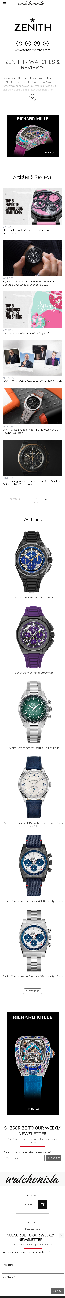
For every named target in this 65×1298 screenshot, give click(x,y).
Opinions (8, 226)
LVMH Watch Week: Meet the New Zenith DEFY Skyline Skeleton (32, 431)
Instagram (37, 43)
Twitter (46, 43)
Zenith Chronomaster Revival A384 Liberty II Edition (34, 901)
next (37, 503)
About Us (32, 1222)
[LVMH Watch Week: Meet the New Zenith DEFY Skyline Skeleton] (32, 406)
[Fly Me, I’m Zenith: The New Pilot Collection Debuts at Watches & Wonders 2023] (32, 257)
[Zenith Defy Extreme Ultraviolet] (34, 636)
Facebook (19, 43)
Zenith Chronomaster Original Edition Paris (33, 748)
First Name (8, 1264)
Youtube (28, 43)
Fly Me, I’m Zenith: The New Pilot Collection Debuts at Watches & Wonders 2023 (29, 283)
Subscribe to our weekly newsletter (32, 1131)
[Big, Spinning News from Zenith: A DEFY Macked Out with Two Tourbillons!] (32, 457)
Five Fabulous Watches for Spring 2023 (27, 333)
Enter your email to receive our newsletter (27, 1152)
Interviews (9, 378)
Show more (32, 991)
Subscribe (30, 1195)
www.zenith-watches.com (32, 50)
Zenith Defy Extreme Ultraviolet (34, 673)
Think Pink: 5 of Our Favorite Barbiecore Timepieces (26, 231)
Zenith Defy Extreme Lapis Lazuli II (33, 597)
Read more (32, 101)
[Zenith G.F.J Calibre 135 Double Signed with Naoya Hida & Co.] (34, 787)
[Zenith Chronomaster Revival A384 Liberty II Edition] (34, 865)
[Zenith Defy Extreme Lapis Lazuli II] (34, 561)
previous (14, 499)
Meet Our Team (32, 1229)
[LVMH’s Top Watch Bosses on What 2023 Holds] (32, 357)
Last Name (8, 1277)
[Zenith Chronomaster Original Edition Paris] (34, 712)
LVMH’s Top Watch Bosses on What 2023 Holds (32, 381)
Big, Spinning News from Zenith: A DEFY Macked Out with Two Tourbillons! (32, 482)
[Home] (32, 3)
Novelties (8, 278)
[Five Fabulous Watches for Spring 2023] (32, 309)
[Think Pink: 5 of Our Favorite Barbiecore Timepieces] (32, 206)
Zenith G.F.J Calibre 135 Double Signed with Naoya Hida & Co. (33, 824)
